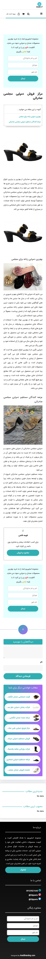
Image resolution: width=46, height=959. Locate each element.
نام (41, 661)
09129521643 (32, 890)
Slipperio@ (33, 895)
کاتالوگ (23, 869)
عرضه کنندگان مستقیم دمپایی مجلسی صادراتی (25, 121)
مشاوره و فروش (23, 552)
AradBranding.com (27, 955)
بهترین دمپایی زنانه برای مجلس (30, 116)
